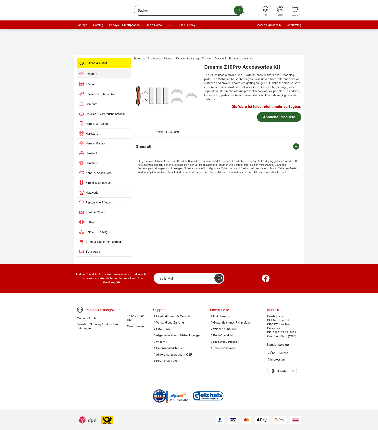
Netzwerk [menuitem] (92, 192)
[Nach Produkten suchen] (238, 10)
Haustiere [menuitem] (92, 163)
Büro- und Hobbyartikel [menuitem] (101, 94)
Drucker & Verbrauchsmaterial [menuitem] (105, 114)
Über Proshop (279, 353)
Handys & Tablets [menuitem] (97, 124)
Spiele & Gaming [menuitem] (97, 232)
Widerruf (161, 342)
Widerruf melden (225, 329)
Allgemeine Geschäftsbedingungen (178, 335)
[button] (166, 96)
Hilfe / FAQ (163, 329)
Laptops (82, 25)
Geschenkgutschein (268, 25)
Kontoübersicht (223, 335)
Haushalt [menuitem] (91, 153)
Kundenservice (278, 344)
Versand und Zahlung (170, 322)
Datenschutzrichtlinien (170, 348)
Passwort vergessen (226, 342)
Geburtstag (294, 25)
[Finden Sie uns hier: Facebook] (266, 278)
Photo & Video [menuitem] (95, 212)
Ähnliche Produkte (279, 116)
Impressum (277, 359)
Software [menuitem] (91, 222)
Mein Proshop (222, 316)
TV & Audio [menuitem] (93, 251)
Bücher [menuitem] (90, 84)
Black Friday (187, 25)
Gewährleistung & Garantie (173, 316)
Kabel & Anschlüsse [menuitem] (99, 173)
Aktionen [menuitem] (91, 74)
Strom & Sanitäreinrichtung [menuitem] (103, 242)
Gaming (98, 25)
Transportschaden (225, 348)
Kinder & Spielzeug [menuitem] (98, 183)
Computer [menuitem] (92, 104)
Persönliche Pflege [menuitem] (98, 202)
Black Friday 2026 (167, 361)
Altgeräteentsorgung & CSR (174, 354)
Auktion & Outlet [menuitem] (96, 63)
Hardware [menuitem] (92, 133)
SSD (170, 25)
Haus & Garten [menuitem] (95, 143)
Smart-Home (153, 25)
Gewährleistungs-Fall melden (232, 322)
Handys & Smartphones (124, 25)
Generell (143, 146)
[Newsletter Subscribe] (218, 278)
